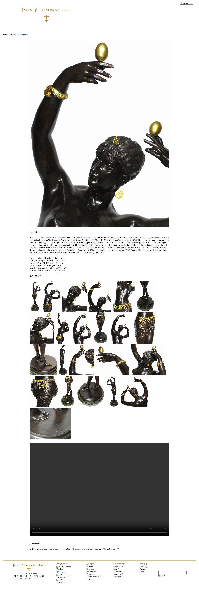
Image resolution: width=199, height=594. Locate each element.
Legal (142, 571)
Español (143, 569)
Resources (90, 569)
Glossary (143, 567)
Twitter (62, 572)
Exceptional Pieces (107, 26)
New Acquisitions (77, 26)
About (55, 26)
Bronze (25, 34)
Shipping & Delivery (118, 575)
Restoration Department (91, 572)
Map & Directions (117, 570)
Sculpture (15, 34)
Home (40, 26)
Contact (154, 26)
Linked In (63, 576)
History (89, 567)
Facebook (64, 568)
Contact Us (118, 567)
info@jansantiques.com (141, 11)
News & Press (134, 26)
